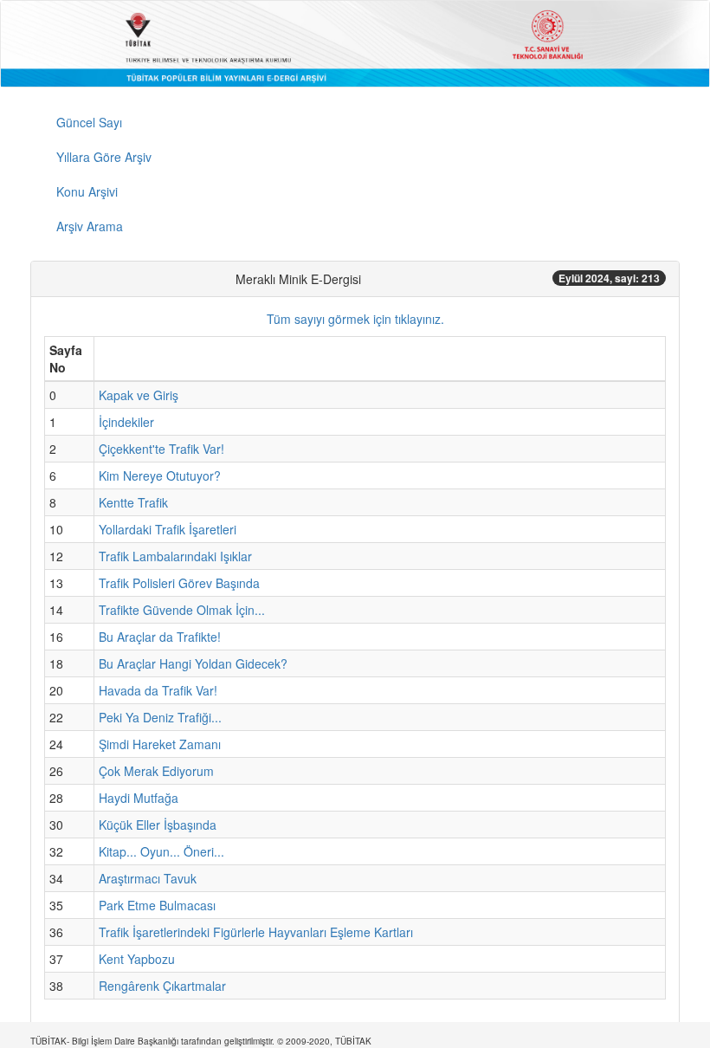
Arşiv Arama (89, 226)
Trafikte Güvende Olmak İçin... (182, 609)
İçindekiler (126, 421)
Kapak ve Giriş (138, 395)
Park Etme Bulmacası (157, 905)
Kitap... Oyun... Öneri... (161, 851)
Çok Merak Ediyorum (156, 771)
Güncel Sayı (89, 122)
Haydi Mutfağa (138, 797)
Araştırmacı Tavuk (148, 878)
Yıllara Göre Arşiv (104, 156)
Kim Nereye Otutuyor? (160, 475)
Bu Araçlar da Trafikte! (160, 636)
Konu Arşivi (87, 191)
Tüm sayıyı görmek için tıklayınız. (355, 318)
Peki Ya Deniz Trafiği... (160, 717)
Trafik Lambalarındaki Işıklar (175, 556)
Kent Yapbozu (137, 958)
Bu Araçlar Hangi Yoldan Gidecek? (193, 663)
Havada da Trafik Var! (158, 690)
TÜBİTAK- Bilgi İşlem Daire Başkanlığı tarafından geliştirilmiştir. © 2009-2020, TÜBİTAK (200, 1041)
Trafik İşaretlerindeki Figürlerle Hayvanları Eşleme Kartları (256, 932)
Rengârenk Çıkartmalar (162, 985)
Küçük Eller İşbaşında (157, 824)
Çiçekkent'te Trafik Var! (161, 448)
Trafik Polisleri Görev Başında (179, 583)
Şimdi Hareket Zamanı (160, 744)
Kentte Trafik (133, 502)
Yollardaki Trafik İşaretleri (167, 529)
